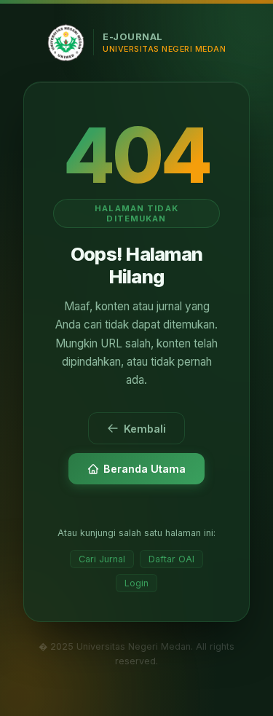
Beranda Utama (144, 469)
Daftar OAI (171, 559)
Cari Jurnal (102, 559)
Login (136, 583)
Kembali (145, 428)
